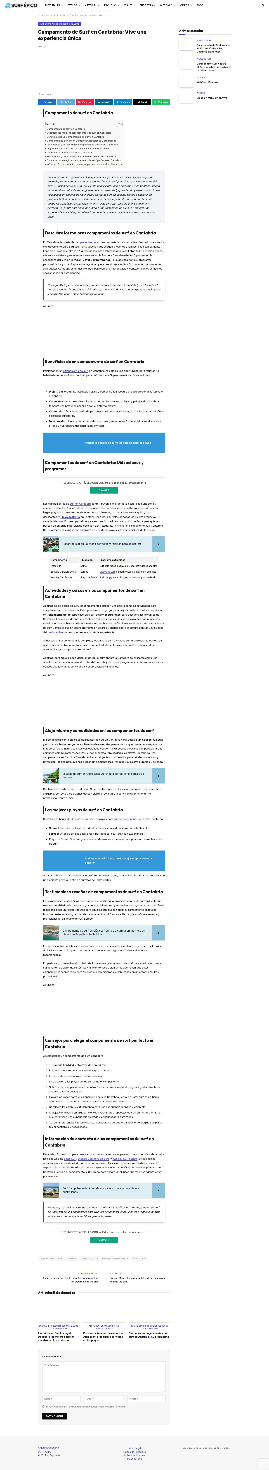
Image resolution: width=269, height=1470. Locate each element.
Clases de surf (107, 571)
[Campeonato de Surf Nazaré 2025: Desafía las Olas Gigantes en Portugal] (186, 44)
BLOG (199, 5)
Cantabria (71, 1258)
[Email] (27, 151)
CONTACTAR (45, 1451)
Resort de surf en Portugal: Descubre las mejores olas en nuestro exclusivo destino (56, 1337)
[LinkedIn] (27, 135)
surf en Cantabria (80, 503)
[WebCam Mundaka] (186, 81)
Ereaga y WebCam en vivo (212, 97)
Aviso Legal (134, 1448)
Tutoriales (52, 5)
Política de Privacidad (134, 1451)
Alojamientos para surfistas (104, 1326)
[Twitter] (27, 127)
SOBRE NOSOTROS (48, 1448)
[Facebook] (27, 119)
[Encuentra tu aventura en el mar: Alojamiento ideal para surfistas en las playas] (104, 1310)
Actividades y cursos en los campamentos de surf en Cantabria (82, 144)
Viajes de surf (60, 1328)
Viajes (128, 5)
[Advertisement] (104, 70)
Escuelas (110, 5)
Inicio (40, 15)
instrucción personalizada (115, 1258)
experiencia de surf (54, 1167)
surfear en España (125, 819)
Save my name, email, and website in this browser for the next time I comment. (86, 1406)
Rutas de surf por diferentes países (149, 1326)
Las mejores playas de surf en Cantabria (69, 152)
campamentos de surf (88, 242)
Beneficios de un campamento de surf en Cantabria (75, 136)
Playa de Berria (70, 516)
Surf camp (105, 577)
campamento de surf (75, 370)
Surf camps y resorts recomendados (59, 24)
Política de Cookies (134, 1455)
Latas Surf (70, 1158)
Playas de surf (139, 1258)
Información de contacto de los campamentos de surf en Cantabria (84, 164)
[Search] (262, 5)
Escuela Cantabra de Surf (93, 1158)
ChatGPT (104, 490)
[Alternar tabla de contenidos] (118, 124)
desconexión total (89, 1258)
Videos (184, 5)
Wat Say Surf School (125, 1158)
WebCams (166, 5)
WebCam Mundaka (208, 82)
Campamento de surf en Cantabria (66, 128)
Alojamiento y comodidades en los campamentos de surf (79, 148)
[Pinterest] (27, 143)
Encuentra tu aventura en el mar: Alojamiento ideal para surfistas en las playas (104, 1337)
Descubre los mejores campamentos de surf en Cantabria (79, 132)
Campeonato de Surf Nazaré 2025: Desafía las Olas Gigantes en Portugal (213, 48)
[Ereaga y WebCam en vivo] (186, 97)
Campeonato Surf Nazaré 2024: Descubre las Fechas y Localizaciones (214, 67)
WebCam (201, 77)
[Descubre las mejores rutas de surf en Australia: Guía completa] (149, 1310)
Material (91, 5)
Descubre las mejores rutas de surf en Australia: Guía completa (149, 1335)
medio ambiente (57, 632)
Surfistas (146, 5)
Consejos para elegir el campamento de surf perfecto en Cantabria (84, 160)
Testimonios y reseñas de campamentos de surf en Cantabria (81, 156)
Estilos (72, 5)
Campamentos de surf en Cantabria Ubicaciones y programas (81, 140)
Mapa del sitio (134, 1458)
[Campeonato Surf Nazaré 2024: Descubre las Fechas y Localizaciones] (186, 63)
